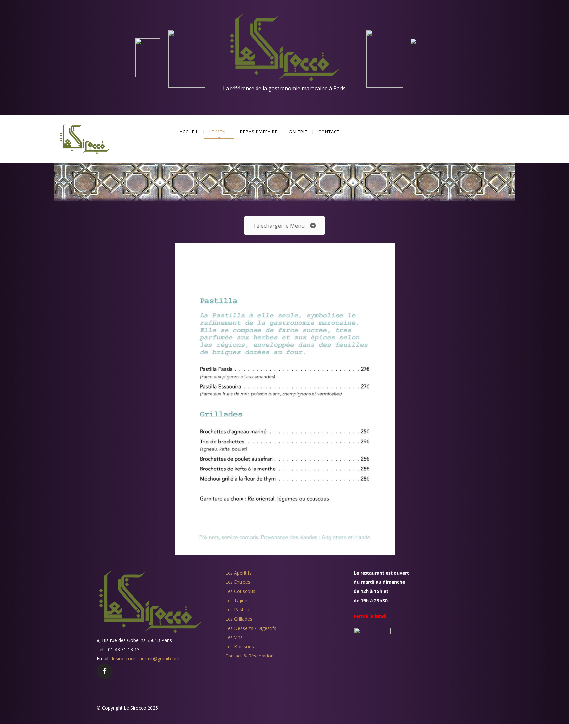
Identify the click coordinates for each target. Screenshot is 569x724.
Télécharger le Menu (279, 225)
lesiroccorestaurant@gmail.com (145, 659)
